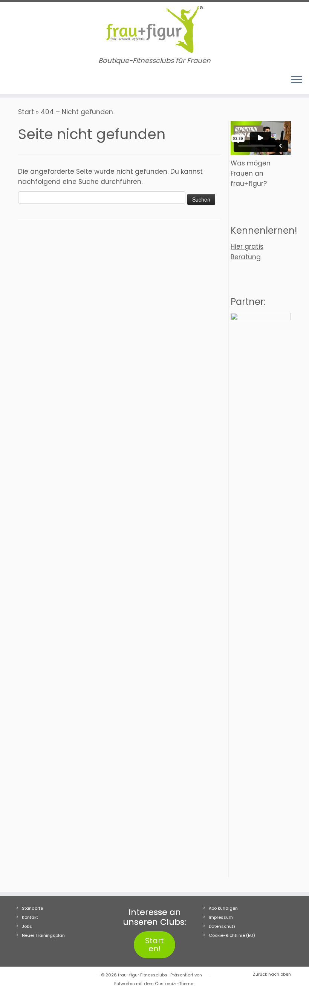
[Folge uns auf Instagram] (25, 81)
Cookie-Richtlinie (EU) (232, 935)
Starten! (154, 944)
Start (26, 111)
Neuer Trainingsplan (43, 935)
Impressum (221, 917)
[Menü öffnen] (296, 80)
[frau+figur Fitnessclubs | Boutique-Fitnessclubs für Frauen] (154, 29)
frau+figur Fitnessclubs (142, 975)
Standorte (32, 908)
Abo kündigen (223, 908)
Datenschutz (222, 926)
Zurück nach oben (272, 974)
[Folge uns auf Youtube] (37, 81)
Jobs (27, 926)
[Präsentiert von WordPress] (205, 973)
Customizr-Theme (174, 984)
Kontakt (30, 917)
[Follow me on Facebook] (14, 81)
